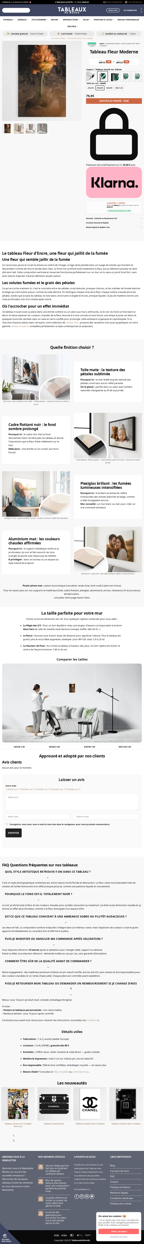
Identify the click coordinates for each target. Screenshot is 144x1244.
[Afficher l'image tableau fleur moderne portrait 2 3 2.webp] (19, 128)
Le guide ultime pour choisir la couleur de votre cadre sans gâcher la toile (56, 1201)
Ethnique (8, 19)
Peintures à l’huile (103, 19)
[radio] (91, 76)
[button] (130, 10)
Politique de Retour (120, 1187)
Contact (114, 1181)
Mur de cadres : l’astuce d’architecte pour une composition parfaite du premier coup (57, 1186)
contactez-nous (80, 1071)
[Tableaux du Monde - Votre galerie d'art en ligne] (72, 10)
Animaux (22, 19)
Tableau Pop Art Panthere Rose (90, 1125)
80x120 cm (125, 746)
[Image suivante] (77, 81)
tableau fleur (72, 322)
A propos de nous (119, 1171)
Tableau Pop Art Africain (54, 1123)
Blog (112, 1165)
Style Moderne (39, 19)
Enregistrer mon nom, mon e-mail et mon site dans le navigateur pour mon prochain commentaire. (60, 824)
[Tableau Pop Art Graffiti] (126, 1104)
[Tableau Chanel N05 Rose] (18, 1104)
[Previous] (2, 1139)
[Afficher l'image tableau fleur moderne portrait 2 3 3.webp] (30, 128)
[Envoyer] (27, 10)
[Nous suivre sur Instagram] (81, 1196)
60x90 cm (89, 746)
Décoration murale (58, 38)
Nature (54, 19)
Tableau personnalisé (128, 19)
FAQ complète (60, 1071)
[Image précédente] (7, 81)
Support (90, 70)
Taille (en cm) (92, 83)
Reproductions (70, 19)
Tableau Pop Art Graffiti (126, 1123)
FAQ (112, 1176)
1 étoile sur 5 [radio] (12, 789)
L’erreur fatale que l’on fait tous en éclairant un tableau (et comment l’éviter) (57, 1169)
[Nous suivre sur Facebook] (76, 1196)
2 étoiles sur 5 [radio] (27, 789)
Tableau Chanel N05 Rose (18, 1123)
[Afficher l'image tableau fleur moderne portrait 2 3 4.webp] (42, 128)
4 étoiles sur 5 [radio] (57, 789)
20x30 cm (19, 746)
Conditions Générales (121, 1198)
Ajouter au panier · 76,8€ (114, 100)
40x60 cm (54, 746)
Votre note (10, 785)
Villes (86, 19)
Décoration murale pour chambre (80, 38)
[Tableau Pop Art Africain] (54, 1104)
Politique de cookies (120, 1203)
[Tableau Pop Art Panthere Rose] (90, 1104)
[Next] (10, 1139)
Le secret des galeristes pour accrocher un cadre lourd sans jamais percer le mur (55, 1218)
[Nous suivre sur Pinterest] (92, 1196)
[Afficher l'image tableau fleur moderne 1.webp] (7, 128)
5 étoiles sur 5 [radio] (73, 789)
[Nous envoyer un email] (87, 1196)
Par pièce (72, 26)
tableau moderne (20, 326)
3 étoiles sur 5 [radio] (42, 789)
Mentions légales (119, 1192)
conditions (92, 1020)
